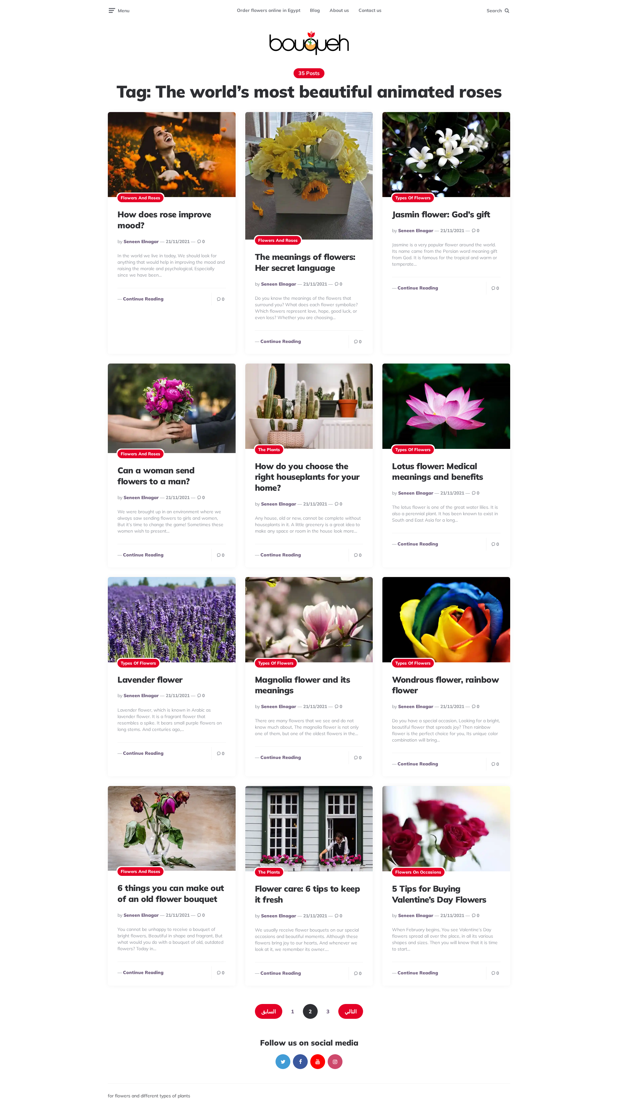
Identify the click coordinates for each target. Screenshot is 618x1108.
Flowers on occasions (418, 872)
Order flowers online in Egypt (268, 10)
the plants (269, 449)
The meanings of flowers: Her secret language (305, 262)
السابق (268, 1011)
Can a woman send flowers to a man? (155, 476)
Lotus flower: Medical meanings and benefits (437, 471)
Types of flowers (413, 197)
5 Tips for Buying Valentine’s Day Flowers (439, 894)
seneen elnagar (141, 241)
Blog (315, 10)
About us (339, 10)
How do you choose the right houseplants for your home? (307, 477)
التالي (351, 1011)
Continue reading (143, 298)
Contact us (370, 10)
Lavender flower (150, 679)
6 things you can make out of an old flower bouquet (170, 893)
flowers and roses (140, 197)
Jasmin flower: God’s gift (441, 214)
